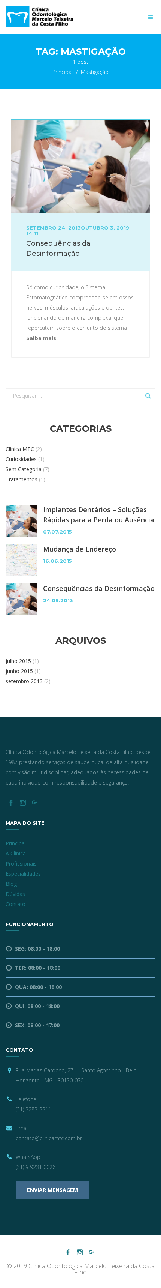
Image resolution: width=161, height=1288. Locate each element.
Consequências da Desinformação (99, 588)
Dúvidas (15, 893)
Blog (11, 883)
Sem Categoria (24, 469)
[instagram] (23, 803)
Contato (15, 904)
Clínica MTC (20, 448)
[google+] (35, 803)
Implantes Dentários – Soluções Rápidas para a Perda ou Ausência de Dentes (98, 515)
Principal (62, 71)
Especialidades (23, 873)
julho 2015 (18, 660)
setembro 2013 (24, 681)
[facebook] (11, 803)
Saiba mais (41, 338)
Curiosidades (21, 459)
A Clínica (16, 853)
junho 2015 (19, 671)
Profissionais (21, 863)
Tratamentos (21, 479)
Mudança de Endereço (79, 548)
